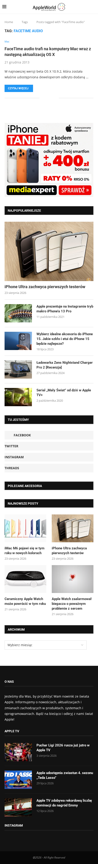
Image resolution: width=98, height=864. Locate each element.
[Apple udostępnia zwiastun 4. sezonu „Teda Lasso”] (18, 780)
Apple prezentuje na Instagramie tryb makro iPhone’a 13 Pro (64, 308)
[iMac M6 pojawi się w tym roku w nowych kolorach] (25, 528)
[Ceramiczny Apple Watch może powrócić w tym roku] (25, 579)
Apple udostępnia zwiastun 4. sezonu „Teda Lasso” (64, 775)
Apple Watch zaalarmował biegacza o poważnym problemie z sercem (72, 604)
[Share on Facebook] (46, 98)
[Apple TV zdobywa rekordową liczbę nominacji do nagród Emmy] (18, 807)
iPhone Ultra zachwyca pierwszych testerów (45, 286)
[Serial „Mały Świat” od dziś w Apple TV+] (18, 397)
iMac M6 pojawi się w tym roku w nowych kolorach (24, 550)
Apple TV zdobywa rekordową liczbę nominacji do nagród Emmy (64, 802)
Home (9, 22)
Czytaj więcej (18, 88)
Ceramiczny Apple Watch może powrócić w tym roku (25, 601)
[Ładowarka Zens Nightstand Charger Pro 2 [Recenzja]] (18, 369)
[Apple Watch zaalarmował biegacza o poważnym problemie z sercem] (72, 579)
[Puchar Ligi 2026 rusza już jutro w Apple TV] (18, 752)
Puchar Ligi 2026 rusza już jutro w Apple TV (63, 747)
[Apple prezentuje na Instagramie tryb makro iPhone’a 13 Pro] (18, 313)
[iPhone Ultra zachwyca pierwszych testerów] (49, 251)
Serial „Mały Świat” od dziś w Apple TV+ (63, 392)
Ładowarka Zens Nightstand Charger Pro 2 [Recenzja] (64, 365)
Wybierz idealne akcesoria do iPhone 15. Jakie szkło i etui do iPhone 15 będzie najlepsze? (64, 339)
